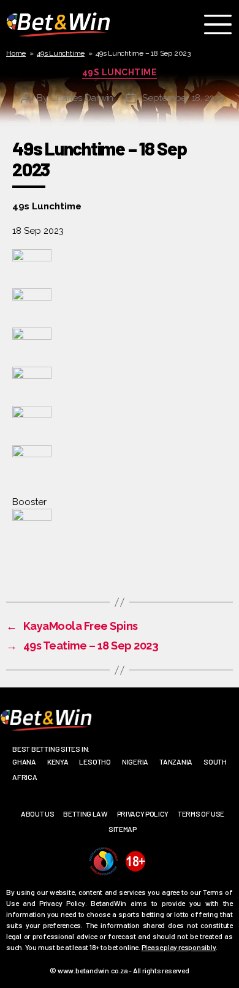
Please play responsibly (179, 947)
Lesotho (94, 761)
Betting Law (85, 813)
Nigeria (135, 761)
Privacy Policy (143, 813)
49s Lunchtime (61, 53)
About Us (37, 813)
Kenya (58, 761)
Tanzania (175, 761)
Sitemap (122, 829)
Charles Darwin (81, 97)
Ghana (24, 761)
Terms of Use (201, 813)
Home (16, 53)
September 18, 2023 (183, 97)
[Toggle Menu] (220, 24)
